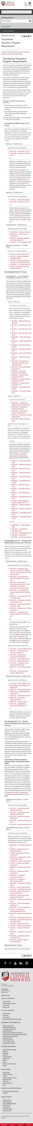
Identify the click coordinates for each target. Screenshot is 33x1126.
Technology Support (7, 1083)
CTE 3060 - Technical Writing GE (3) (20, 199)
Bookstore (5, 1051)
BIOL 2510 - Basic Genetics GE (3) (19, 661)
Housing (5, 1060)
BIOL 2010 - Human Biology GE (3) (20, 658)
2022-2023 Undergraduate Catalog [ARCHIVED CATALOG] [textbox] (17, 12)
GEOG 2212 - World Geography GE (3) (20, 889)
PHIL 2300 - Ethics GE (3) (19, 535)
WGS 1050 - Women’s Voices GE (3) (21, 537)
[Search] (30, 21)
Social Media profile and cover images (12, 1019)
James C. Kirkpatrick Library (10, 1077)
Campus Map (6, 1072)
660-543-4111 (4, 992)
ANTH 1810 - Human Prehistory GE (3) (21, 648)
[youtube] (15, 963)
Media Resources (7, 1079)
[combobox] (16, 12)
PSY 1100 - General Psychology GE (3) (20, 925)
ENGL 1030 (16, 185)
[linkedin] (20, 963)
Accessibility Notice (7, 1038)
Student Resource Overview (9, 1049)
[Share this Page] (26, 36)
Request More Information (9, 1003)
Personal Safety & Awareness (9, 1103)
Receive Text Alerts (7, 1101)
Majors (4, 1085)
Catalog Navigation (8, 31)
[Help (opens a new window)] (30, 36)
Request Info (4, 1124)
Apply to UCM (6, 1005)
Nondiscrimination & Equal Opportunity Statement (15, 1034)
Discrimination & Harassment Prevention (13, 1032)
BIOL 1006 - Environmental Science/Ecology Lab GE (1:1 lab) (20, 572)
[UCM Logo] (16, 976)
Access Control (6, 1107)
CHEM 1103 (25, 640)
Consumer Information (8, 1025)
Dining (4, 1062)
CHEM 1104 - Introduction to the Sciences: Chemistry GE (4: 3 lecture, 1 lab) (20, 592)
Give (29, 1124)
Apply (20, 1124)
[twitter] (10, 962)
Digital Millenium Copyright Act (10, 1036)
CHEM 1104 (21, 636)
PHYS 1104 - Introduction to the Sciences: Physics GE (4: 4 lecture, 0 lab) (20, 614)
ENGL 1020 (14, 175)
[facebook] (5, 963)
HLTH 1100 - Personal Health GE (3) (20, 907)
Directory (5, 1076)
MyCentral (5, 1055)
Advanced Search (6, 26)
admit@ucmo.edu (5, 995)
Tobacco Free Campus (8, 1039)
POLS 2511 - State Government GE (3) (20, 824)
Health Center (6, 1058)
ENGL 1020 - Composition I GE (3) (19, 151)
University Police (7, 1100)
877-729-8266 (4, 989)
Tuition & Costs (6, 1017)
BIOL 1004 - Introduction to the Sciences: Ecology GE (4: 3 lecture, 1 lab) (20, 578)
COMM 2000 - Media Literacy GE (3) (20, 861)
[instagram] (26, 963)
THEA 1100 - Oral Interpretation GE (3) (20, 242)
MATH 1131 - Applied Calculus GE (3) (20, 695)
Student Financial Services (9, 1063)
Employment (6, 1015)
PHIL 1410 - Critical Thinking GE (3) (21, 533)
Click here (18, 165)
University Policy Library (9, 1041)
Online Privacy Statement (9, 1043)
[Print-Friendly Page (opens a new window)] (28, 36)
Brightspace (6, 1053)
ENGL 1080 (18, 172)
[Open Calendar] (26, 4)
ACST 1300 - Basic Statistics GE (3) (20, 683)
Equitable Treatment (7, 1031)
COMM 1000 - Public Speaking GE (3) (20, 232)
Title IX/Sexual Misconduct (9, 1029)
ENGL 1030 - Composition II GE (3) (20, 201)
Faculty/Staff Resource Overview (10, 1091)
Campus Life (6, 1007)
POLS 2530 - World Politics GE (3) (19, 923)
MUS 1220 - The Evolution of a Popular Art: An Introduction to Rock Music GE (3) (20, 363)
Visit (12, 1124)
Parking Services (7, 1105)
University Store (6, 1001)
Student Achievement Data (9, 1027)
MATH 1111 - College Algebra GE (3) (20, 689)
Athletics (5, 1065)
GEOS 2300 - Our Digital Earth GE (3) (20, 264)
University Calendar (7, 1074)
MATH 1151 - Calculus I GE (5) (18, 701)
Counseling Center (7, 1056)
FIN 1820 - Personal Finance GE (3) (20, 887)
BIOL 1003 (17, 632)
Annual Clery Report (7, 1108)
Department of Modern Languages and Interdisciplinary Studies (18, 456)
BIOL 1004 (12, 629)
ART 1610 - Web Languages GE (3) (19, 254)
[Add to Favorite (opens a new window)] (24, 36)
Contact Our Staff (7, 1110)
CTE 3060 (23, 219)
